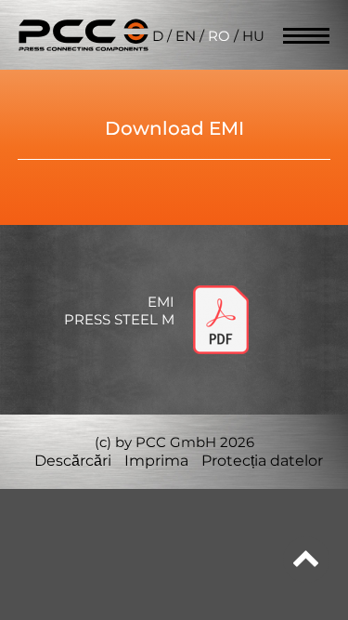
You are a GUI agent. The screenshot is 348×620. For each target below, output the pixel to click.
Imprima (156, 460)
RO (219, 36)
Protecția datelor (262, 460)
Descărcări (72, 460)
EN (185, 36)
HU (253, 36)
